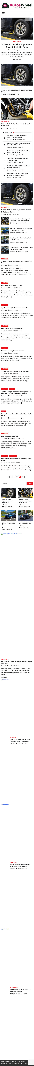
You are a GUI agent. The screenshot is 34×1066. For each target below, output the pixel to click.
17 (22, 477)
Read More (15, 59)
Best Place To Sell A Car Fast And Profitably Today (25, 522)
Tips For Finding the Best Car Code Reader (14, 308)
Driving (3, 411)
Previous (8, 477)
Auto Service (4, 659)
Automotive (13, 737)
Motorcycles (5, 121)
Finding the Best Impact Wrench (11, 285)
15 (17, 477)
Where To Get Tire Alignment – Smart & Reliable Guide (17, 45)
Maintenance (12, 456)
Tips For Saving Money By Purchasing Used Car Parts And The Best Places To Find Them (16, 392)
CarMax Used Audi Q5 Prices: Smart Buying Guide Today (18, 166)
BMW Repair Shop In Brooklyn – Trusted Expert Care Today (17, 174)
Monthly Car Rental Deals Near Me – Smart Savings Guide (18, 151)
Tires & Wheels (17, 41)
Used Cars (12, 389)
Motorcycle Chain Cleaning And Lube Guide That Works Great (18, 144)
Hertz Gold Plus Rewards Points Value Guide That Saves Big (20, 865)
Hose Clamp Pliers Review (9, 436)
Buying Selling (14, 987)
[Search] (30, 13)
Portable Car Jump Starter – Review (12, 351)
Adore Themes (27, 1064)
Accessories (5, 258)
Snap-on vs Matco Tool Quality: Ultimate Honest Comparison (20, 740)
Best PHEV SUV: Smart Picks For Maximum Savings (20, 990)
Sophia (4, 94)
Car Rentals (13, 862)
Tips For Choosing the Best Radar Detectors (15, 371)
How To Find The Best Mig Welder (12, 328)
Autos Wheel (21, 1062)
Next (25, 477)
